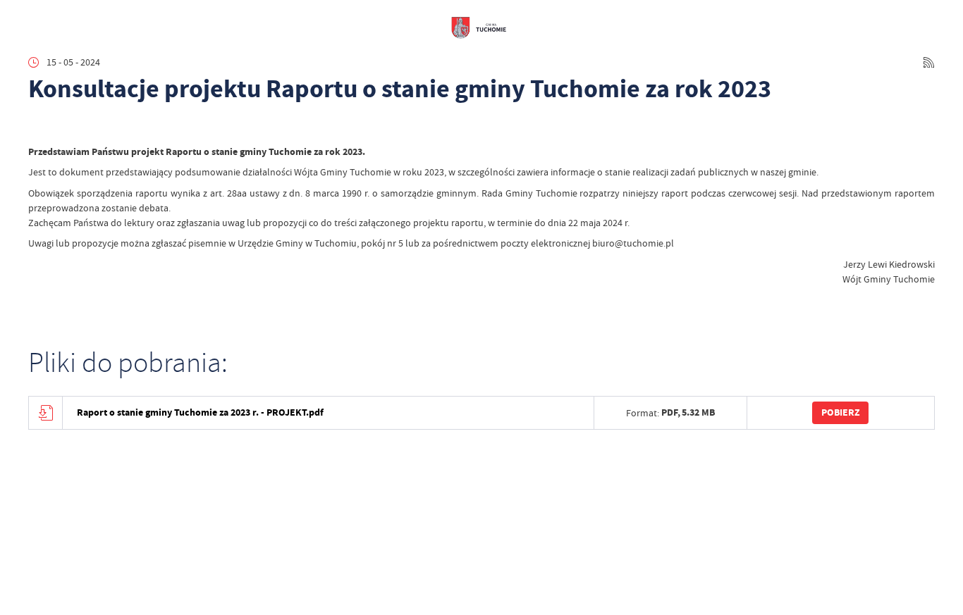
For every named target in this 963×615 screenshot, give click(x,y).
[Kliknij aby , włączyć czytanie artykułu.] (37, 126)
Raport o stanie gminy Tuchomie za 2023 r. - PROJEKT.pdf (200, 412)
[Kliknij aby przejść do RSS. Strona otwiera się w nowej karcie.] (929, 62)
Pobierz (840, 412)
